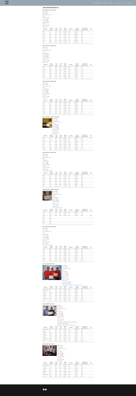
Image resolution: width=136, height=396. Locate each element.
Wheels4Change (68, 283)
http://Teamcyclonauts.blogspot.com (67, 325)
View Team (49, 14)
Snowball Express (48, 170)
